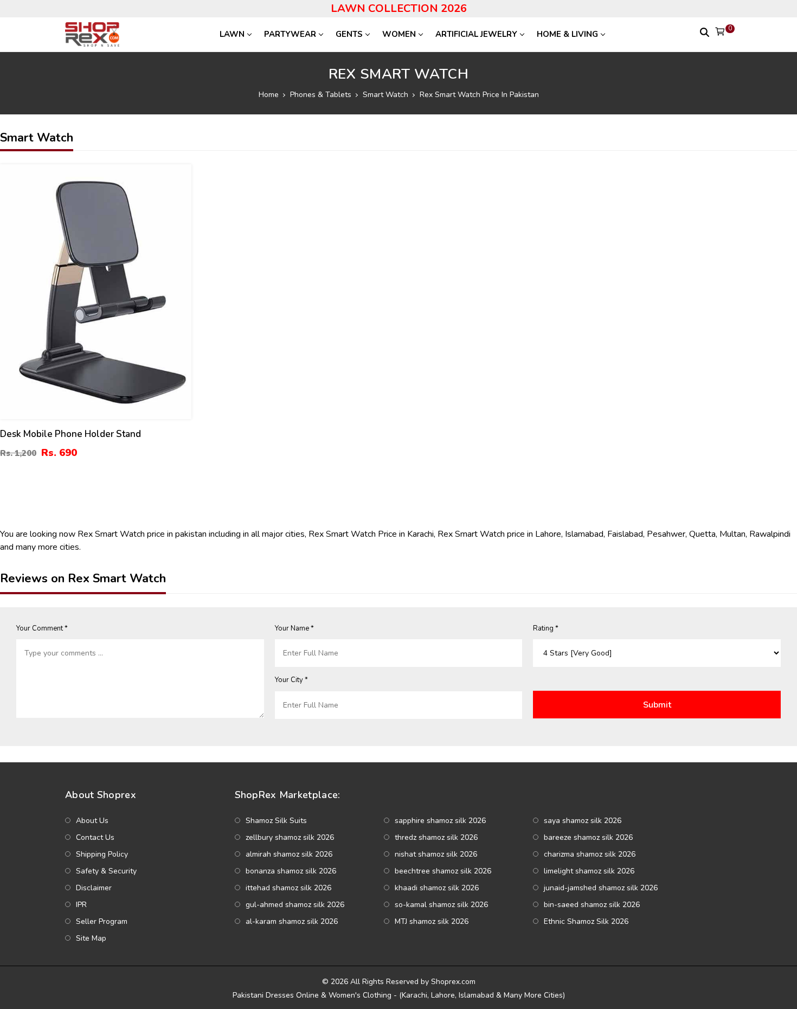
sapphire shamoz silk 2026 (440, 820)
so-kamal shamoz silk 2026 (441, 904)
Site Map (91, 938)
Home (269, 94)
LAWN (232, 34)
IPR (81, 904)
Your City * (291, 680)
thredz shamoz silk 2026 (436, 837)
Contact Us (95, 837)
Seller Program (101, 921)
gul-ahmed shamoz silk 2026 (295, 904)
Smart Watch (385, 94)
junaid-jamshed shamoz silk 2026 (601, 888)
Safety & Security (106, 871)
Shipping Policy (102, 854)
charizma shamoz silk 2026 (589, 854)
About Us (92, 820)
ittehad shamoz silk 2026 (288, 888)
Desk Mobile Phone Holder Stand (70, 434)
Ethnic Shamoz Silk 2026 (586, 921)
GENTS (349, 34)
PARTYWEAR (290, 34)
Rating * (545, 628)
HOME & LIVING (567, 34)
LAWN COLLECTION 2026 (399, 8)
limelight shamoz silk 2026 (589, 871)
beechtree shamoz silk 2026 (443, 871)
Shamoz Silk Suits (276, 820)
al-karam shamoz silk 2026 (292, 921)
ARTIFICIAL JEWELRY (476, 34)
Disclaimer (94, 888)
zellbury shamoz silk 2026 (290, 837)
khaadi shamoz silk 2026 (437, 888)
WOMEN (399, 34)
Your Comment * (42, 628)
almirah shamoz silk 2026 (289, 854)
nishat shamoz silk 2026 (436, 854)
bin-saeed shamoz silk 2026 (592, 904)
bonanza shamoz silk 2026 (291, 871)
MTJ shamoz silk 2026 (431, 921)
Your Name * (294, 628)
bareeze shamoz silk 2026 (588, 837)
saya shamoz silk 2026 (582, 820)
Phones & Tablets (320, 94)
